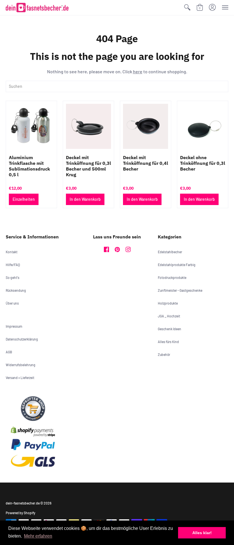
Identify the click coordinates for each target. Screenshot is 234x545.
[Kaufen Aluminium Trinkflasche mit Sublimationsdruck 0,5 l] (31, 126)
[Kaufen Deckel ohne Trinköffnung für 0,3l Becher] (202, 126)
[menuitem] (187, 7)
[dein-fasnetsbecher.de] (37, 7)
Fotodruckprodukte (172, 277)
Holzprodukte (168, 303)
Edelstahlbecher (170, 252)
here (137, 71)
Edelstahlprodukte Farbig (176, 265)
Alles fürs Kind (168, 342)
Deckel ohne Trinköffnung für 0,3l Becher (202, 163)
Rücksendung (16, 290)
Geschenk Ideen (169, 329)
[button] (187, 7)
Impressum (14, 326)
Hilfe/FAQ (13, 265)
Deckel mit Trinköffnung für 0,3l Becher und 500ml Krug (88, 166)
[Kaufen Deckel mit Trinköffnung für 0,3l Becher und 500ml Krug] (88, 126)
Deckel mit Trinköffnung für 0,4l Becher (145, 163)
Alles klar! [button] (202, 532)
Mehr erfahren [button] (38, 536)
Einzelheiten (24, 199)
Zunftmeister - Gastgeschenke (180, 290)
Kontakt (11, 252)
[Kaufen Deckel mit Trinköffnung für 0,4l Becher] (145, 126)
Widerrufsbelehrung (20, 365)
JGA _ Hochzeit (169, 316)
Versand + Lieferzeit (20, 378)
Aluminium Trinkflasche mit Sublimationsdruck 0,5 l (29, 166)
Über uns (12, 303)
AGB (9, 352)
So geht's (12, 277)
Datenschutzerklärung (22, 339)
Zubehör (164, 354)
